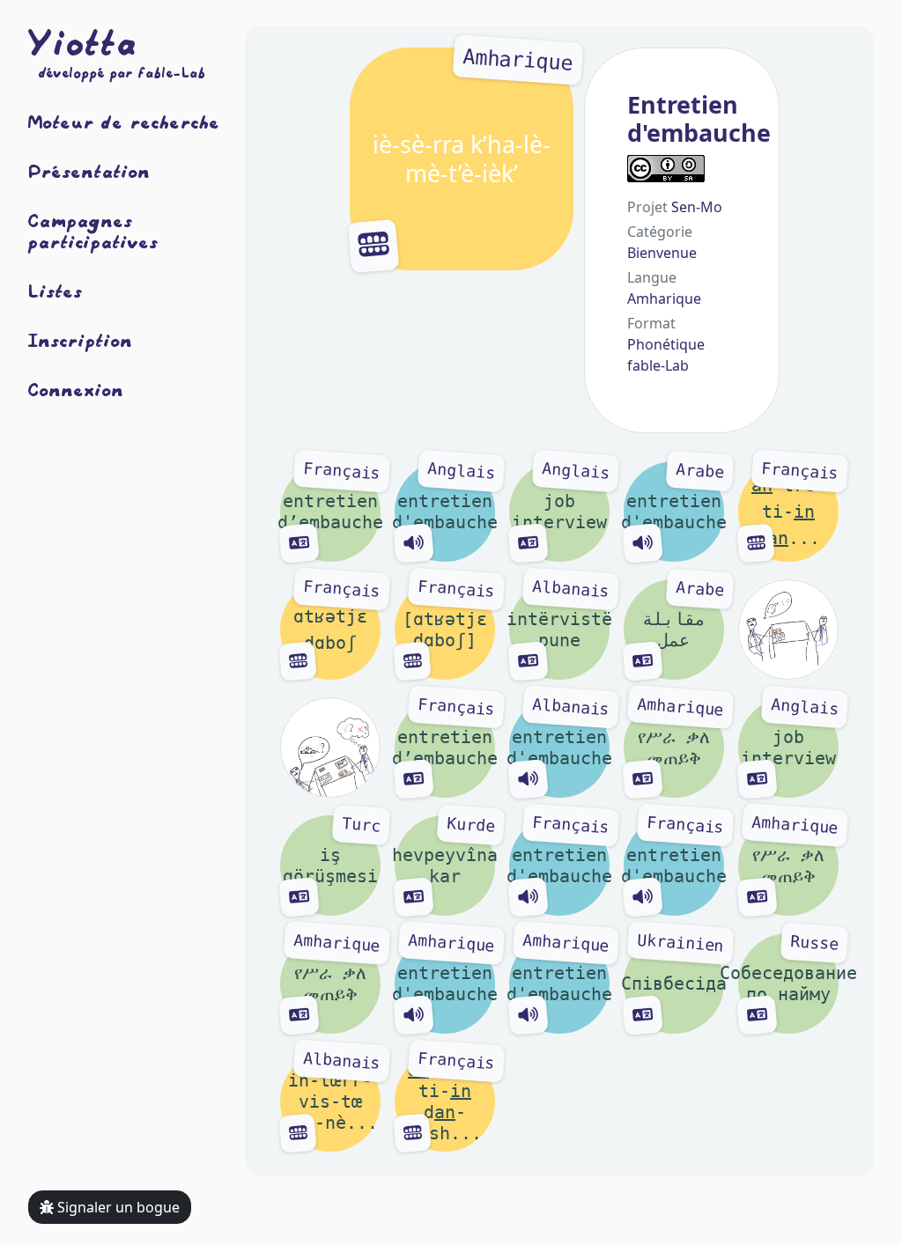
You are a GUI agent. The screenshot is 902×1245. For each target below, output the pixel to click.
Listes (55, 291)
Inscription (80, 340)
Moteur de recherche (124, 121)
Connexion (76, 389)
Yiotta (82, 42)
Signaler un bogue (117, 1207)
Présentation (89, 171)
